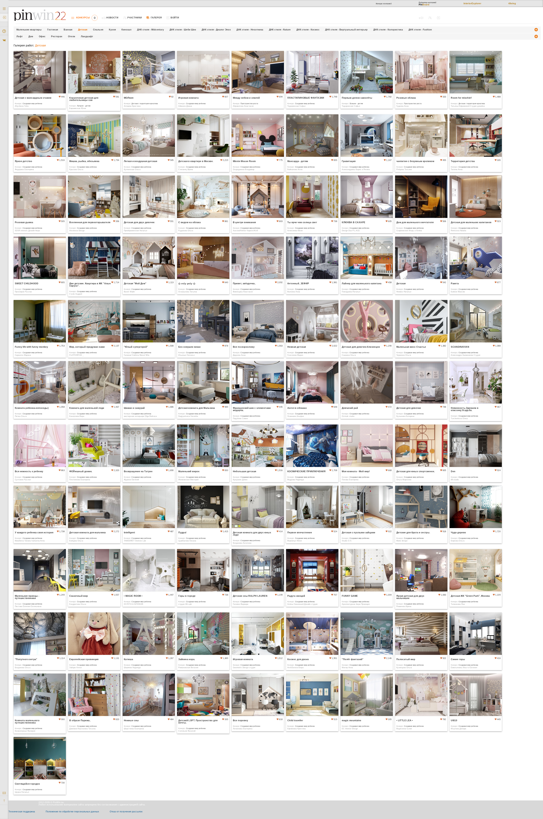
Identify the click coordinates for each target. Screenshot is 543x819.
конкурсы (85, 18)
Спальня (98, 29)
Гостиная (52, 29)
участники (134, 17)
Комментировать (55, 88)
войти (175, 17)
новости (112, 17)
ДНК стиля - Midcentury (150, 29)
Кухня (112, 29)
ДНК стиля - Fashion (420, 29)
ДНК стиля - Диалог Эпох (216, 29)
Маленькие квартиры (29, 29)
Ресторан (56, 36)
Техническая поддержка (21, 811)
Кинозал (126, 29)
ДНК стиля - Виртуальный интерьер (346, 29)
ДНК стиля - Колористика (388, 29)
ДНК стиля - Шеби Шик (183, 29)
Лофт (19, 36)
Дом (30, 36)
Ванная (68, 29)
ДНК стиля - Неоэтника (249, 29)
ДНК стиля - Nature (280, 29)
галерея (156, 17)
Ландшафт (87, 36)
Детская (82, 29)
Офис (42, 36)
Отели (71, 36)
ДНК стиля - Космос (307, 29)
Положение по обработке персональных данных (72, 811)
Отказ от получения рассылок (126, 811)
